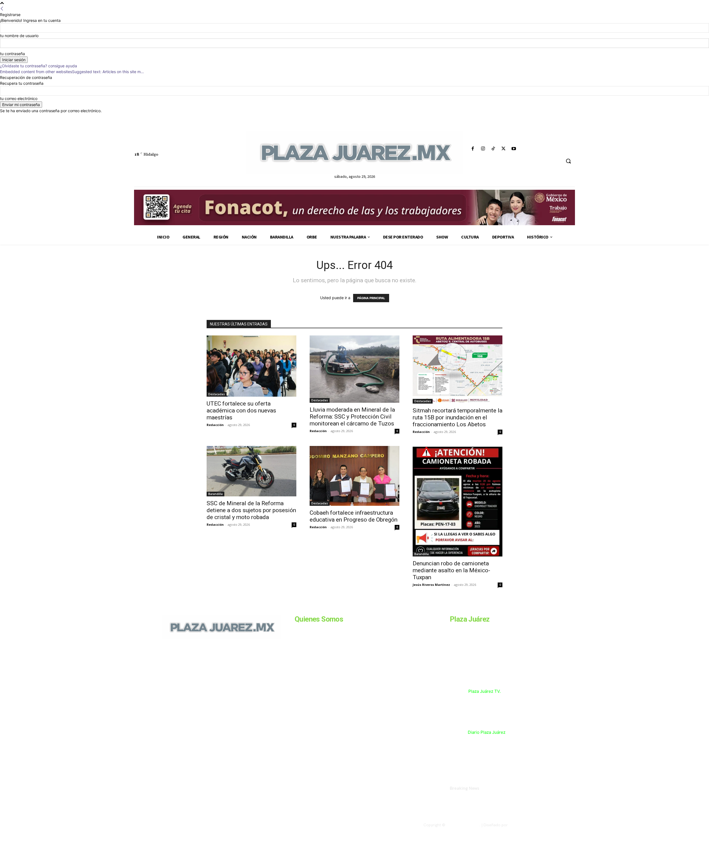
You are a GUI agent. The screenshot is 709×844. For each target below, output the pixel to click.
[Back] (2, 8)
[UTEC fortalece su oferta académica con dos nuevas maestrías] (251, 366)
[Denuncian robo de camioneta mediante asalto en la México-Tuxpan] (457, 501)
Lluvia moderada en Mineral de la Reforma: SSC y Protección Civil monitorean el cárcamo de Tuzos (352, 416)
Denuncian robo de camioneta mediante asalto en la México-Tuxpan (451, 570)
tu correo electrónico (18, 98)
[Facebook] (472, 149)
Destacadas (216, 394)
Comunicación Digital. (528, 824)
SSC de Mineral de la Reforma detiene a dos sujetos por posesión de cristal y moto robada (251, 510)
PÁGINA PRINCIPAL (371, 298)
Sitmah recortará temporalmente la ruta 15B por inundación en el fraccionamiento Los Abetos (457, 417)
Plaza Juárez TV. (484, 691)
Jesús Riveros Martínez (431, 585)
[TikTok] (493, 149)
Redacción (215, 425)
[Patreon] (191, 677)
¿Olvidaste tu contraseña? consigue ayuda (38, 65)
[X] (503, 149)
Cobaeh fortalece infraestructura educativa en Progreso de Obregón (353, 516)
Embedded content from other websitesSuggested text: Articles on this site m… (72, 71)
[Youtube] (514, 149)
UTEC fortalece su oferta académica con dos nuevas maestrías (241, 410)
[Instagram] (483, 149)
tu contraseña (12, 53)
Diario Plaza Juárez (486, 732)
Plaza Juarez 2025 (462, 824)
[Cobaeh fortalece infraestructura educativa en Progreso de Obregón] (354, 476)
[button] (568, 161)
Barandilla (215, 494)
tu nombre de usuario (19, 35)
